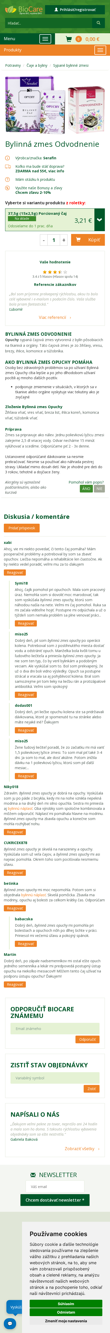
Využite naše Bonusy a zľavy (38, 190)
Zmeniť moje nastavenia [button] (66, 1321)
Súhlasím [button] (66, 1304)
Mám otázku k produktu (35, 179)
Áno (86, 488)
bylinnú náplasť (20, 808)
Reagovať (15, 572)
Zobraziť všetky (79, 1148)
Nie (99, 488)
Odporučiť (87, 1039)
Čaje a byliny (37, 65)
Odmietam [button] (66, 1312)
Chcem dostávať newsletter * (55, 1200)
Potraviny (13, 65)
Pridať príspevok (21, 527)
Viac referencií (52, 317)
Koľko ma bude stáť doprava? (39, 166)
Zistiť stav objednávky (49, 1065)
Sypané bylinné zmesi (71, 65)
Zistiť (91, 1088)
